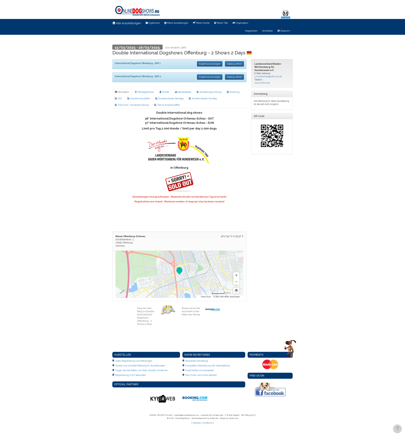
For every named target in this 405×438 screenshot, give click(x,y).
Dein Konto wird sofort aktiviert (201, 375)
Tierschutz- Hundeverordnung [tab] (133, 105)
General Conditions (202, 423)
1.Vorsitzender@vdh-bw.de (268, 76)
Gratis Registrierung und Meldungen (133, 361)
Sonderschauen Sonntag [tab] (204, 98)
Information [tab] (123, 92)
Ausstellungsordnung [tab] (210, 92)
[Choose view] (236, 290)
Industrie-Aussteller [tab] (140, 98)
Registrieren (251, 31)
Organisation (241, 23)
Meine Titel (222, 23)
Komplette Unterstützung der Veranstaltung (207, 365)
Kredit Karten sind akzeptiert (199, 370)
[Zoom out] (236, 282)
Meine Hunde (202, 23)
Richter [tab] (165, 92)
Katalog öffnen (234, 64)
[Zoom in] (236, 275)
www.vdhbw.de (262, 83)
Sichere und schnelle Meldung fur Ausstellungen (140, 365)
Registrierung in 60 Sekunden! (130, 375)
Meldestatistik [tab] (184, 92)
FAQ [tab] (119, 98)
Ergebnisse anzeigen (209, 64)
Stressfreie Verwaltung (196, 361)
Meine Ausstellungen (177, 23)
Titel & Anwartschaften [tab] (168, 105)
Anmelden (267, 31)
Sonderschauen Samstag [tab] (171, 98)
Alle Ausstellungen (128, 23)
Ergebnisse (154, 23)
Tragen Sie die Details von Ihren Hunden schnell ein (141, 370)
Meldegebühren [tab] (145, 92)
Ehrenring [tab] (234, 92)
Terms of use (206, 297)
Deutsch (284, 31)
